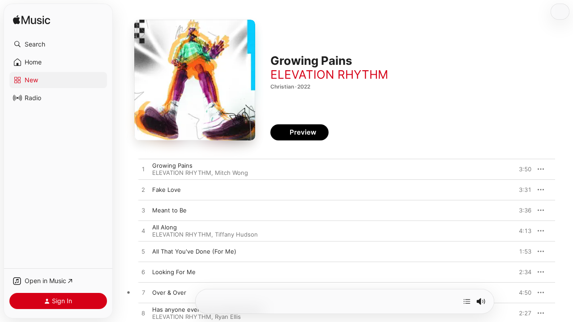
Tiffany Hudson (236, 234)
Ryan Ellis (228, 316)
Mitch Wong (231, 172)
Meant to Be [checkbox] (169, 210)
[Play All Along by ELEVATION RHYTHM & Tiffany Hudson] (143, 231)
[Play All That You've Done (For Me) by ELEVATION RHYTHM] (143, 252)
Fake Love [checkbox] (166, 189)
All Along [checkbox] (164, 227)
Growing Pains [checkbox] (172, 165)
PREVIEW (521, 169)
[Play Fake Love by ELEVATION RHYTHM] (143, 190)
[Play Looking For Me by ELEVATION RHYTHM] (143, 272)
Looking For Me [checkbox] (174, 271)
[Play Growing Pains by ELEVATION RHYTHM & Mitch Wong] (143, 169)
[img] (31, 20)
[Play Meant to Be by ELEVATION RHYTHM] (143, 211)
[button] (58, 44)
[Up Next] (467, 301)
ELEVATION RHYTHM (329, 74)
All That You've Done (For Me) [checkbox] (194, 251)
